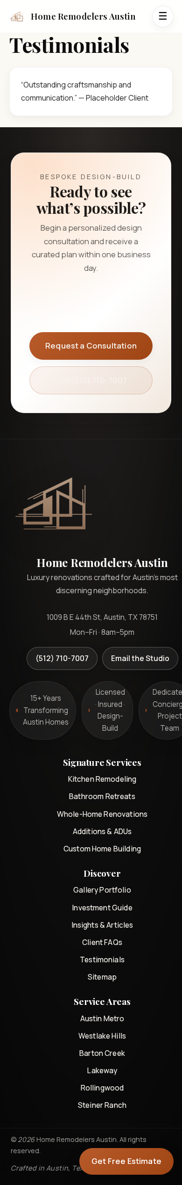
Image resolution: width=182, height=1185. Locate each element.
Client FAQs (102, 942)
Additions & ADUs (102, 831)
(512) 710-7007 (62, 658)
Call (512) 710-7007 (91, 380)
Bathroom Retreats (102, 796)
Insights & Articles (102, 925)
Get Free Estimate (126, 1161)
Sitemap (102, 977)
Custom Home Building (102, 848)
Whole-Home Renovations (102, 814)
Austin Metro (102, 1018)
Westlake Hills (102, 1036)
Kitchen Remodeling (102, 779)
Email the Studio (140, 658)
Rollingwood (102, 1088)
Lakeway (102, 1070)
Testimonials (102, 959)
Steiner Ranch (102, 1105)
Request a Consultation (91, 345)
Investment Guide (102, 907)
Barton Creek (102, 1053)
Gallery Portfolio (102, 890)
